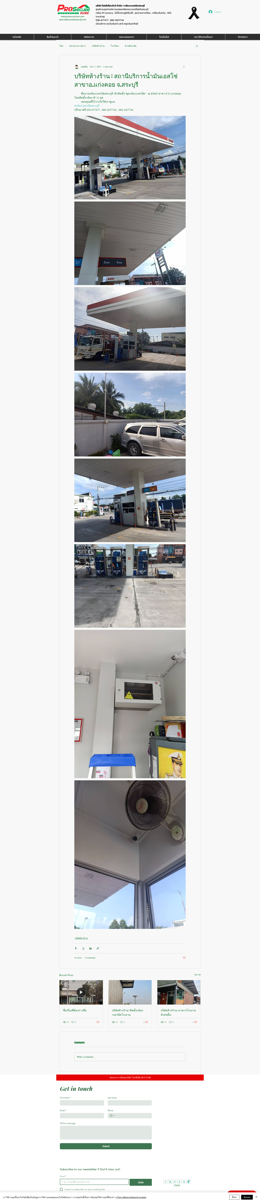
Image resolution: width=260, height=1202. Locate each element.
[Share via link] (97, 948)
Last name (112, 1097)
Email (63, 1110)
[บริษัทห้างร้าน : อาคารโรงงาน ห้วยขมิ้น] (179, 992)
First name (65, 1097)
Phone (110, 1110)
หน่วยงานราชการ (77, 45)
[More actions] (184, 66)
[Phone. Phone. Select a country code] (113, 1115)
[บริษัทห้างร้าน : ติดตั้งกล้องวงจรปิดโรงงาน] (130, 992)
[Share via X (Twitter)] (83, 948)
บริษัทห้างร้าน (98, 45)
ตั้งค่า (234, 1197)
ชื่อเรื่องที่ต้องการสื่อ (75, 1010)
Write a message (67, 1123)
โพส (61, 45)
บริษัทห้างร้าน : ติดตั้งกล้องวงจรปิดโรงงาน (127, 1012)
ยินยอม (247, 1197)
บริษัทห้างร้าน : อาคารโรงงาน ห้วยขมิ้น (178, 1012)
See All (197, 974)
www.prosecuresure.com (72, 16)
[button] (196, 46)
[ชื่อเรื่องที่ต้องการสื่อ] (81, 992)
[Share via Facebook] (75, 948)
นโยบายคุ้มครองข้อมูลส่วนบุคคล (131, 1197)
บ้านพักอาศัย (130, 45)
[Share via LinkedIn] (90, 948)
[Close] (256, 1197)
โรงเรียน (115, 45)
